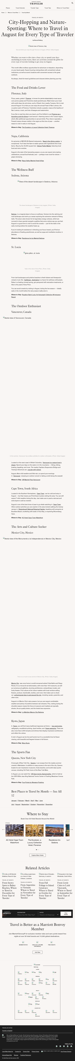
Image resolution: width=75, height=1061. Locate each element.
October (33, 804)
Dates (42, 912)
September (25, 804)
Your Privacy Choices (66, 1051)
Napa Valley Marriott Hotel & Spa (33, 161)
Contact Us (18, 1051)
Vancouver (16, 476)
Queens (33, 763)
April (32, 800)
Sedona (13, 214)
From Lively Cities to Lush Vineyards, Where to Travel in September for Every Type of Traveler (64, 890)
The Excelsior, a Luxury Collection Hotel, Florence (38, 127)
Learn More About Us (7, 1051)
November (40, 804)
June (41, 800)
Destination (21, 912)
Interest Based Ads (7, 1055)
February (21, 800)
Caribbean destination (31, 280)
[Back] (3, 829)
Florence (28, 98)
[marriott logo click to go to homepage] (36, 3)
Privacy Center (35, 1051)
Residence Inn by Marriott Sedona (33, 238)
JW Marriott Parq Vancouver (31, 480)
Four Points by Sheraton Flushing (33, 782)
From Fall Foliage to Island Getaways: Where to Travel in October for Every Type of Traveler (46, 890)
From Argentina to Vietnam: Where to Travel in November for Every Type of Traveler (28, 891)
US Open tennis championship (41, 774)
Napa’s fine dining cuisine (51, 141)
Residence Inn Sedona (54, 841)
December (49, 804)
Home (2, 12)
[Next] (71, 829)
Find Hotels (66, 913)
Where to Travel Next (13, 12)
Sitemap (16, 1055)
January (14, 800)
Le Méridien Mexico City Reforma (33, 712)
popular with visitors (34, 470)
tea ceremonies (57, 726)
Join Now (37, 952)
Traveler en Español (7, 1030)
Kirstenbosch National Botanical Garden (32, 509)
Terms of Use (26, 1051)
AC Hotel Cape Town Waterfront (32, 518)
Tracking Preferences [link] (25, 1055)
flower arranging (50, 728)
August (17, 804)
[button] (8, 8)
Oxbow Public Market (44, 146)
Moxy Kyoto (26, 743)
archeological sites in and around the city (27, 695)
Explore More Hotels (37, 855)
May (36, 800)
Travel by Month (26, 12)
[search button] (72, 3)
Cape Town (40, 493)
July (12, 804)
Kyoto (15, 726)
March (27, 800)
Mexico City (15, 683)
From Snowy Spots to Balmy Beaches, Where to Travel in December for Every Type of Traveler (9, 890)
